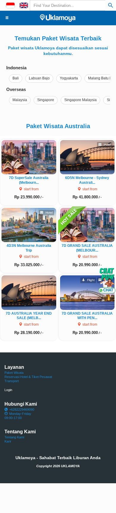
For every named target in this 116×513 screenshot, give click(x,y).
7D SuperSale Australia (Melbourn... (28, 180)
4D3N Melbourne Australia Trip (29, 248)
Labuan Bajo (39, 78)
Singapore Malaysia (80, 100)
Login (8, 390)
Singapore (45, 100)
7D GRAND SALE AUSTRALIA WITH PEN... (87, 315)
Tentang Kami (14, 437)
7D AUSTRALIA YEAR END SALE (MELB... (29, 315)
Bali (15, 78)
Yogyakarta (69, 78)
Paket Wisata (13, 372)
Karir (7, 441)
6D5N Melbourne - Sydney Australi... (87, 180)
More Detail (31, 157)
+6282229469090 (21, 409)
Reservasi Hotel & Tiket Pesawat (28, 377)
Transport (11, 381)
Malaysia (19, 100)
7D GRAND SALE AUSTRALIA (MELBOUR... (87, 248)
